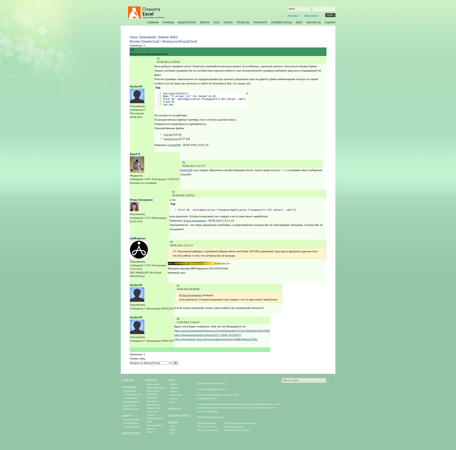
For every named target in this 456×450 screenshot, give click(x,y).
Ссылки (330, 22)
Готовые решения (132, 419)
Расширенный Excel (133, 394)
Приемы (168, 22)
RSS (132, 49)
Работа (173, 429)
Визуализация (130, 405)
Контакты (313, 22)
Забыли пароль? (311, 15)
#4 (171, 241)
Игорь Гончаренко (141, 200)
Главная (153, 22)
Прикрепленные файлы (169, 128)
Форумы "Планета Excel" (145, 41)
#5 (178, 285)
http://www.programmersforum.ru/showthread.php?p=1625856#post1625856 (222, 330)
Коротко (173, 384)
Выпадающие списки (156, 387)
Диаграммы (152, 394)
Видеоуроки (187, 22)
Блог (299, 22)
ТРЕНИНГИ (129, 387)
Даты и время (153, 391)
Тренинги (260, 22)
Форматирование (155, 425)
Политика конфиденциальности (211, 389)
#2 (183, 162)
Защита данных (154, 404)
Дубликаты (152, 401)
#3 (173, 191)
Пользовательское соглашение (211, 383)
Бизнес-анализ (153, 384)
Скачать (173, 398)
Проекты (243, 22)
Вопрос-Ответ (176, 394)
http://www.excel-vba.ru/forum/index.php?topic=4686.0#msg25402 (216, 339)
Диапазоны (152, 397)
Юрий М (135, 154)
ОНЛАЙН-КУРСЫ (178, 415)
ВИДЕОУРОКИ (131, 433)
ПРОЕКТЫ (174, 409)
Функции (151, 428)
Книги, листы (153, 411)
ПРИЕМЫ (151, 380)
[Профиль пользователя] (137, 102)
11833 (147, 265)
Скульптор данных (132, 426)
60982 (147, 179)
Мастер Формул (131, 398)
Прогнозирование (132, 401)
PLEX (216, 22)
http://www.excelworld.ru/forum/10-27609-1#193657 (207, 335)
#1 (158, 58)
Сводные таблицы (155, 418)
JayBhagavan (138, 238)
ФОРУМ (173, 422)
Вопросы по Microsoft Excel (180, 41)
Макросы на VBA (131, 409)
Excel (172, 426)
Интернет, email (154, 408)
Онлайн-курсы (281, 22)
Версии (173, 391)
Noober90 (136, 86)
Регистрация (292, 15)
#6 (178, 318)
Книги (228, 22)
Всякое (150, 432)
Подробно (174, 387)
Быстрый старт (130, 391)
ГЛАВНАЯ (127, 380)
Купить (173, 402)
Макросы (151, 414)
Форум (204, 22)
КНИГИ (126, 415)
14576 (147, 217)
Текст (149, 421)
